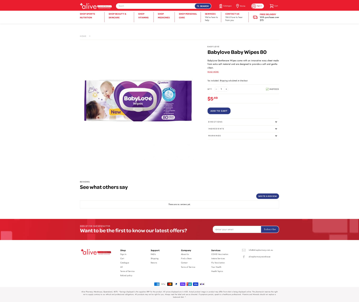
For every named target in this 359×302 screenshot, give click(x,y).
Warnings (214, 135)
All (121, 267)
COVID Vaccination (219, 254)
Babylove (214, 46)
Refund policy (126, 275)
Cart (122, 258)
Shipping (224, 80)
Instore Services (218, 258)
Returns (154, 262)
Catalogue (124, 262)
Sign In (123, 254)
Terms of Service (127, 271)
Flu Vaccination (218, 262)
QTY (210, 89)
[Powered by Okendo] (92, 197)
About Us (185, 254)
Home (83, 36)
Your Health (216, 267)
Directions (215, 122)
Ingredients (216, 129)
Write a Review (267, 196)
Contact (184, 262)
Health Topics (217, 271)
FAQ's (153, 254)
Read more (213, 71)
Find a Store (186, 258)
